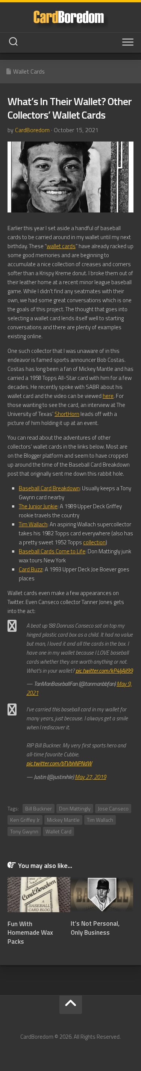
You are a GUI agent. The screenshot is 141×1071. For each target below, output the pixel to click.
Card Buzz (30, 569)
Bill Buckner (38, 808)
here (108, 396)
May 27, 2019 (90, 777)
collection (94, 542)
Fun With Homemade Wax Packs (30, 933)
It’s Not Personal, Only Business (95, 928)
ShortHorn (67, 414)
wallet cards (61, 246)
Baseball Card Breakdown (49, 488)
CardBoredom (32, 129)
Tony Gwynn (24, 831)
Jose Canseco (113, 808)
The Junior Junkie (38, 506)
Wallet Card (58, 831)
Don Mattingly (75, 808)
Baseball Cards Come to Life (52, 551)
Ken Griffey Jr (25, 820)
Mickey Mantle (63, 820)
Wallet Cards (29, 71)
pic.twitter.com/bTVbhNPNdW (59, 763)
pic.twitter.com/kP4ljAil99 (104, 670)
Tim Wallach (33, 524)
